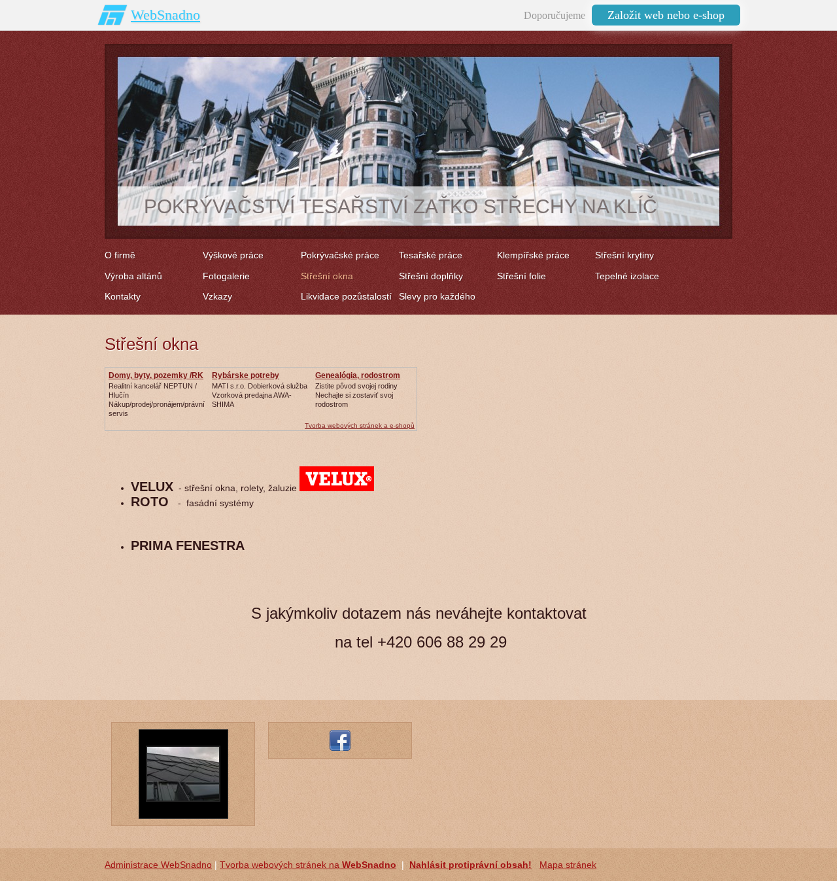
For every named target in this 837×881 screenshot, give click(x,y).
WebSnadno (165, 15)
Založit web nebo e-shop (666, 15)
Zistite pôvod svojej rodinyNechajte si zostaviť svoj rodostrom (356, 395)
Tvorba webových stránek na (308, 864)
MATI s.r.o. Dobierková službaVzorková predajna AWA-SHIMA (259, 395)
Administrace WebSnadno (158, 864)
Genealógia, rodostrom (357, 375)
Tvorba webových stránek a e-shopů (360, 425)
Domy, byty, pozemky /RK (156, 375)
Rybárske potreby (245, 375)
